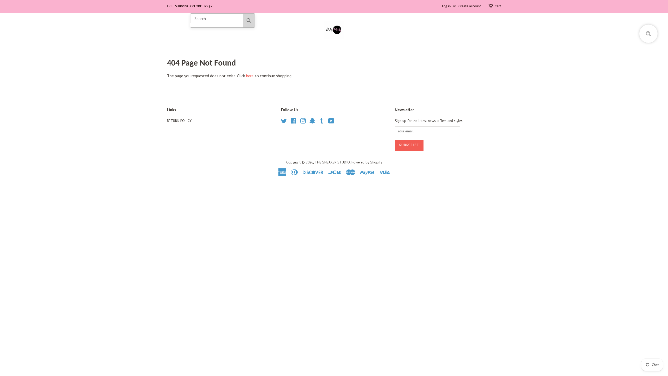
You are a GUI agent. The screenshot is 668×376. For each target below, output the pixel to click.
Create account (469, 6)
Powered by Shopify (366, 162)
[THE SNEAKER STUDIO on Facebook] (293, 122)
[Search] (249, 20)
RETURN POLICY (179, 120)
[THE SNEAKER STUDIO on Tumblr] (322, 122)
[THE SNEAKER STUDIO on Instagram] (303, 122)
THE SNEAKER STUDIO (332, 162)
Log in (446, 6)
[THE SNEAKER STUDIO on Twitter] (284, 122)
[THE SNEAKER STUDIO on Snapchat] (312, 122)
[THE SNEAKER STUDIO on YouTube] (331, 122)
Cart (498, 6)
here (250, 75)
